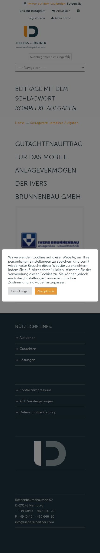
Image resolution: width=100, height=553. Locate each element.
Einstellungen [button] (20, 291)
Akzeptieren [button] (45, 291)
